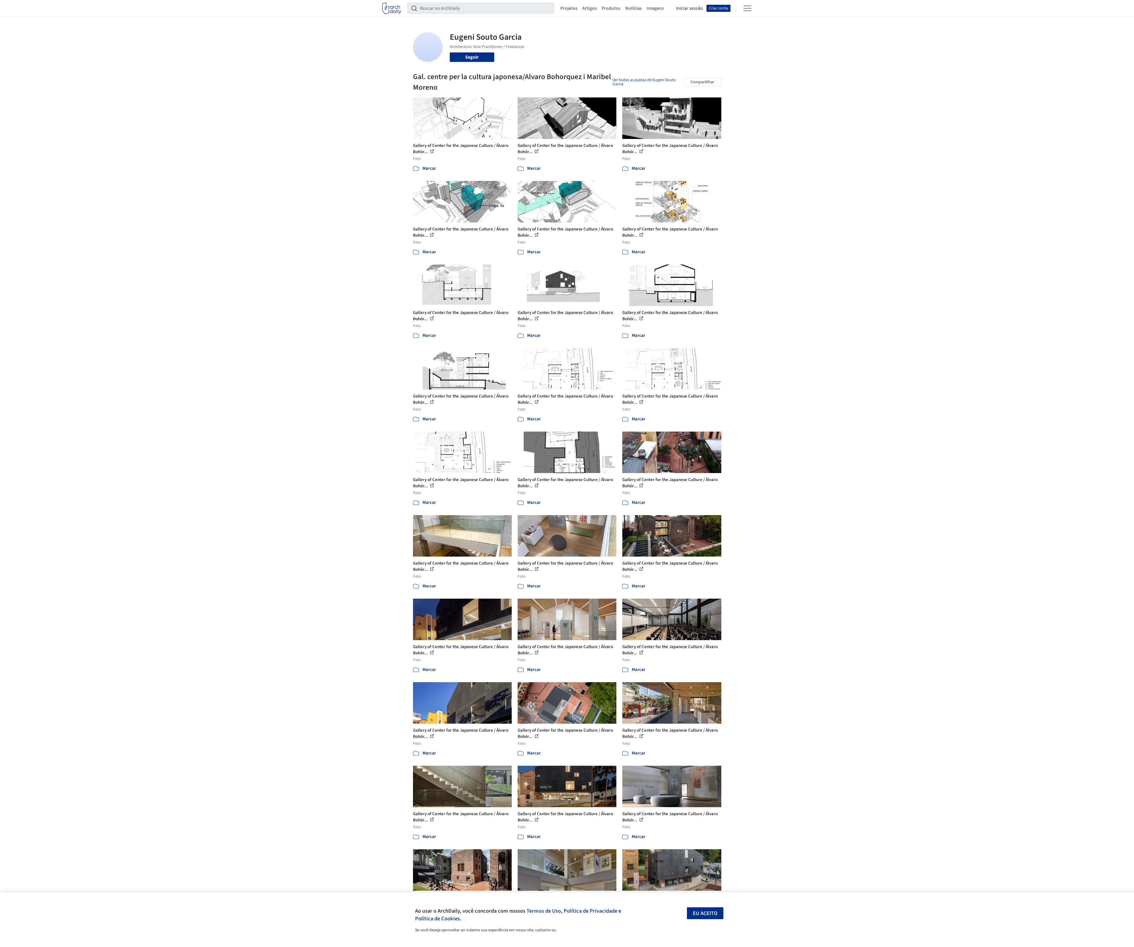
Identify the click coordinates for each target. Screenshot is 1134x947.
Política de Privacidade (590, 911)
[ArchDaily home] (391, 8)
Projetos (569, 8)
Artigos (589, 8)
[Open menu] (747, 8)
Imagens (655, 8)
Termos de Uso (544, 911)
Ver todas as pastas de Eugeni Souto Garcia (644, 82)
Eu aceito (705, 913)
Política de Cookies (437, 918)
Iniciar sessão (689, 8)
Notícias (633, 8)
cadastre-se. (545, 930)
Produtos (611, 8)
